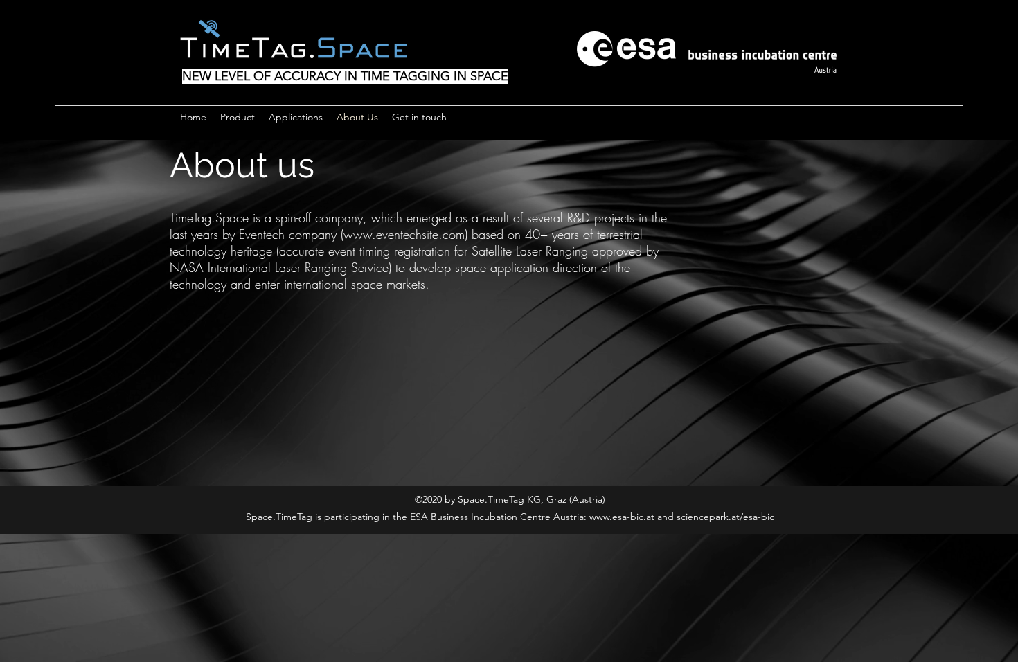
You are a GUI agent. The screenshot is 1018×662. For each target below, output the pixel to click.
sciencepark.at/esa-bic (725, 516)
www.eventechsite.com (404, 234)
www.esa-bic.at (621, 516)
